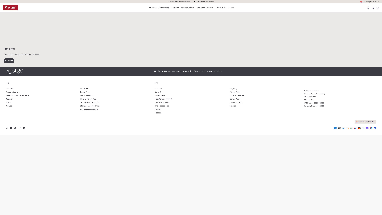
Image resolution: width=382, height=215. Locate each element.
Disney (154, 7)
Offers (8, 102)
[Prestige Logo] (14, 71)
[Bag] (377, 8)
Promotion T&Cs (235, 102)
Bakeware (10, 99)
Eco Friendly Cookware (89, 109)
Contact (231, 7)
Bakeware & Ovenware (204, 7)
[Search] (367, 8)
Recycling (233, 88)
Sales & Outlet (221, 7)
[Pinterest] (24, 128)
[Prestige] (10, 7)
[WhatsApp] (15, 128)
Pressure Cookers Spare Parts (17, 95)
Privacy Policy (234, 92)
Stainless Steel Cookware (90, 106)
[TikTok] (20, 128)
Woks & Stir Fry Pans (88, 99)
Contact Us (159, 92)
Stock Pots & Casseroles (89, 102)
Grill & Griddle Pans (87, 95)
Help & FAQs (160, 95)
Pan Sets (9, 106)
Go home (9, 61)
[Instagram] (7, 128)
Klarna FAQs (234, 99)
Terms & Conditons (237, 95)
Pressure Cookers (187, 7)
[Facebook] (11, 128)
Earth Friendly (164, 7)
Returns (158, 113)
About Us (158, 88)
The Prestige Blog (162, 106)
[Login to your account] (372, 8)
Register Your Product (163, 99)
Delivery (158, 109)
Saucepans (84, 88)
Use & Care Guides (162, 102)
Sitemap (232, 106)
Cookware (175, 7)
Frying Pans (84, 92)
